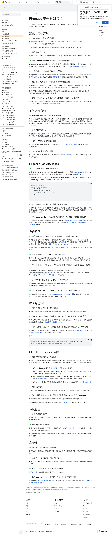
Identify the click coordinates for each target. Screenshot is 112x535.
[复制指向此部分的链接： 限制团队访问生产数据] (51, 425)
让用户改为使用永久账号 (53, 322)
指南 (27, 503)
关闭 (97, 22)
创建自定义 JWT (64, 242)
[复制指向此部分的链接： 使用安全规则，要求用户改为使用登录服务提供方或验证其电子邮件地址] (90, 327)
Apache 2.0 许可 (80, 487)
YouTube (56, 511)
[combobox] (64, 2)
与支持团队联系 (59, 47)
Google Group (87, 508)
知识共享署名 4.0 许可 (53, 487)
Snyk (33, 472)
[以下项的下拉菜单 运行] (31, 2)
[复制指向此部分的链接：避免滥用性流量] (50, 34)
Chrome (55, 524)
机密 (55, 368)
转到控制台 (102, 2)
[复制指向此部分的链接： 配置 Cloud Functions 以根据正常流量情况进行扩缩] (74, 61)
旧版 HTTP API (70, 144)
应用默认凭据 (42, 379)
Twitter (56, 508)
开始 (105, 22)
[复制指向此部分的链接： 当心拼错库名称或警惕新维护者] (58, 448)
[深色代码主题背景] (88, 183)
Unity (65, 244)
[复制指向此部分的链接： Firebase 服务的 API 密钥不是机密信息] (64, 115)
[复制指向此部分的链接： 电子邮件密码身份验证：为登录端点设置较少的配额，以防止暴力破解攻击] (31, 267)
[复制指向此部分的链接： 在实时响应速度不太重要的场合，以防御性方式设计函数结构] (81, 98)
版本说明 (85, 511)
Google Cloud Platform (76, 524)
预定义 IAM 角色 (64, 428)
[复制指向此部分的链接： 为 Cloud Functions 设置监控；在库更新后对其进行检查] (77, 477)
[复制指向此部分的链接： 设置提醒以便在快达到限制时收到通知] (63, 71)
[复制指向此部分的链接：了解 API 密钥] (47, 111)
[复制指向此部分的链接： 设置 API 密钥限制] (48, 130)
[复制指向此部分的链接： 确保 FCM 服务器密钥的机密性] (57, 141)
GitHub (28, 514)
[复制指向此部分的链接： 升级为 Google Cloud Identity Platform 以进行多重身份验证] (81, 291)
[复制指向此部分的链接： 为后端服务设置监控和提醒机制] (58, 38)
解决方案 (36, 2)
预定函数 (49, 104)
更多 (49, 2)
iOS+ (50, 244)
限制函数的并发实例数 (77, 66)
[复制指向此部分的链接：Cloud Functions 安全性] (60, 352)
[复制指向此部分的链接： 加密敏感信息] (44, 387)
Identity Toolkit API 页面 (46, 275)
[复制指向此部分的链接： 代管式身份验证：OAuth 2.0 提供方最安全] (67, 255)
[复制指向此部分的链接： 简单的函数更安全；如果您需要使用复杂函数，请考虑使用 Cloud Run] (88, 395)
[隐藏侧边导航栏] (21, 532)
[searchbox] (11, 14)
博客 (94, 2)
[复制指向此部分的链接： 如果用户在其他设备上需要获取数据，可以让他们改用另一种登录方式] (88, 316)
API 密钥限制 (40, 134)
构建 (19, 2)
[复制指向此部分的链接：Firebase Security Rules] (60, 164)
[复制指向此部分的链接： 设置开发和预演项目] (49, 414)
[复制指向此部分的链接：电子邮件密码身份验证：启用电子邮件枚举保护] (70, 280)
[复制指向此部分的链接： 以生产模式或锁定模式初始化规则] (60, 169)
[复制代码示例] (91, 183)
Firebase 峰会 (58, 506)
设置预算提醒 (57, 77)
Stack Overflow (87, 506)
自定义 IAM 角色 (75, 428)
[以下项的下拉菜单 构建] (22, 2)
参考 (27, 506)
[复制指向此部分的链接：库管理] (39, 443)
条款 (27, 531)
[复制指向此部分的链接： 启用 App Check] (46, 52)
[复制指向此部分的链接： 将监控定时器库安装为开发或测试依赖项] (65, 468)
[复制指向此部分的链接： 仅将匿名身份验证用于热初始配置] (60, 308)
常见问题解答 (87, 514)
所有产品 (88, 524)
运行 (27, 2)
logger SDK (45, 480)
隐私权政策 (33, 531)
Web (61, 244)
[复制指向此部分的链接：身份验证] (42, 232)
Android (55, 244)
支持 (44, 2)
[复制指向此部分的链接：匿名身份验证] (47, 303)
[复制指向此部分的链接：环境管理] (42, 410)
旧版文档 (85, 517)
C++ (70, 244)
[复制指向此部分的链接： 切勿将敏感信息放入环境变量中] (58, 357)
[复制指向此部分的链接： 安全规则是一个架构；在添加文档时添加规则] (69, 204)
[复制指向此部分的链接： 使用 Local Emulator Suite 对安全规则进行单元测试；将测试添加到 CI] (88, 217)
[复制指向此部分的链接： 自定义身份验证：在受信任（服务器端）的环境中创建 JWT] (80, 236)
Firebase (31, 14)
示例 (27, 508)
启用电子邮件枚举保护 (75, 283)
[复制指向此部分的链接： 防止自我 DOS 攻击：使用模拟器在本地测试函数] (71, 82)
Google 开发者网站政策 (38, 489)
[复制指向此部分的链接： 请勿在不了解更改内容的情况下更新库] (63, 458)
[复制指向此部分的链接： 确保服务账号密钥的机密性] (55, 151)
